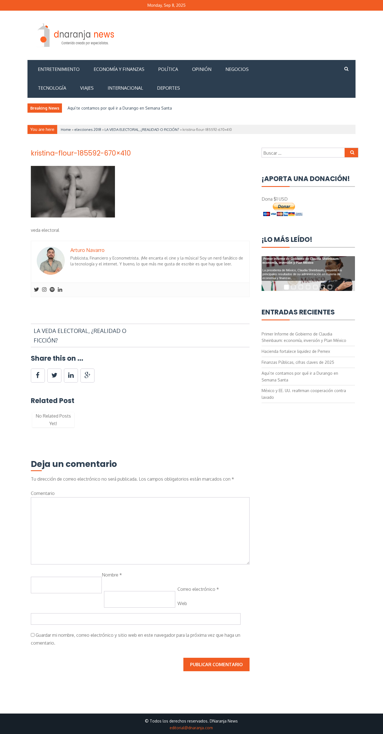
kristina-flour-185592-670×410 (81, 153)
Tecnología (52, 88)
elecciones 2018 (87, 129)
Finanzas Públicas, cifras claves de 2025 (298, 362)
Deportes (168, 88)
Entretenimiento (59, 69)
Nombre (112, 575)
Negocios (237, 69)
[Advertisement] (253, 34)
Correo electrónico (198, 589)
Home (66, 129)
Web (182, 603)
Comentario (43, 493)
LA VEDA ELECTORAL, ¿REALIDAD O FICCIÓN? (142, 129)
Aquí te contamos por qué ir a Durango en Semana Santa (120, 108)
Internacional (125, 88)
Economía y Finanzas (119, 69)
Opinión (201, 69)
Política (168, 69)
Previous (22, 422)
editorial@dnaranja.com (191, 727)
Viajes (87, 88)
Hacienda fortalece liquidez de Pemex (296, 351)
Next (258, 422)
